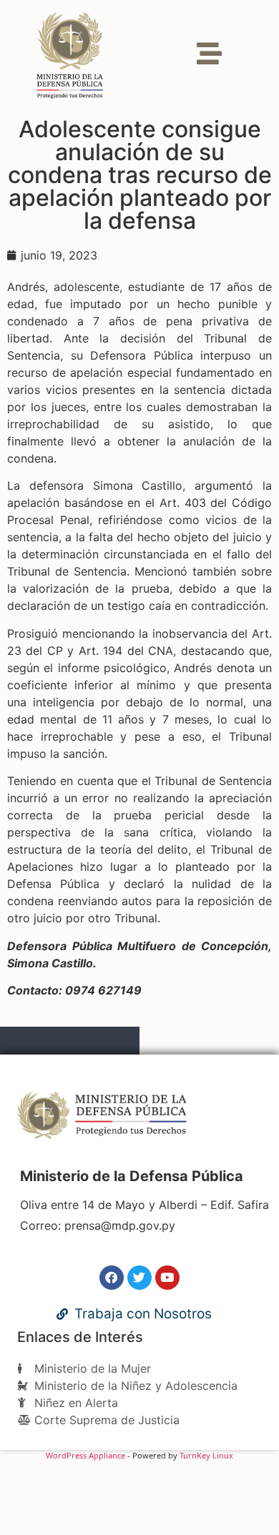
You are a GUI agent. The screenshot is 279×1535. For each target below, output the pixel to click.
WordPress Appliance (85, 1455)
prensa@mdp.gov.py (119, 1225)
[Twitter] (139, 1277)
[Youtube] (167, 1277)
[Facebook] (111, 1277)
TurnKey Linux (206, 1455)
